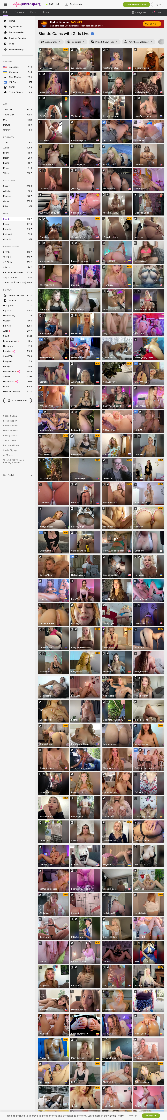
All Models (8, 455)
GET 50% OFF (152, 24)
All (161, 42)
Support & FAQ (10, 416)
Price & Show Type (104, 42)
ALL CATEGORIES (19, 400)
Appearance (51, 42)
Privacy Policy (10, 435)
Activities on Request (139, 42)
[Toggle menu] (5, 4)
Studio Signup (10, 450)
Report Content (10, 426)
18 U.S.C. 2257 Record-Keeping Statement (14, 461)
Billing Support (10, 421)
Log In (158, 4)
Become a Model (11, 445)
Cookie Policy (115, 1115)
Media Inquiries (10, 431)
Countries (76, 42)
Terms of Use (9, 440)
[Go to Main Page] (26, 4)
